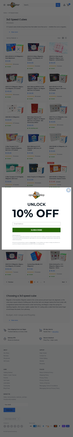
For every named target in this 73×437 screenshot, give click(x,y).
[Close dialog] (69, 190)
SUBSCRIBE (36, 230)
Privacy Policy (33, 242)
